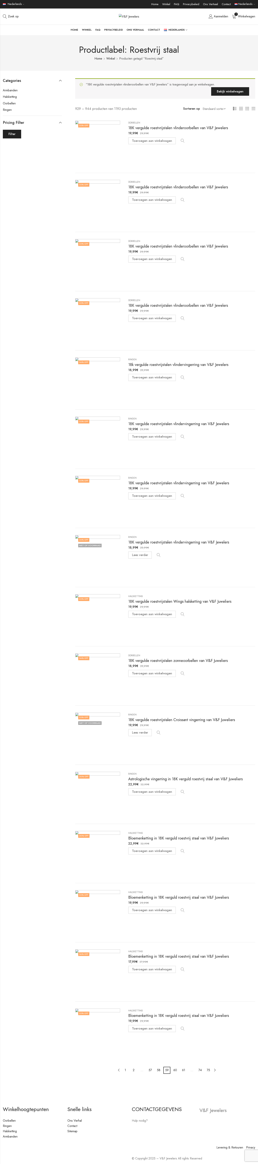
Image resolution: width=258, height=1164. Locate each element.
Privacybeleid (191, 4)
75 (208, 1070)
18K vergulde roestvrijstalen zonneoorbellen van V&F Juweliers (178, 660)
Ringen (132, 359)
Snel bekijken (182, 140)
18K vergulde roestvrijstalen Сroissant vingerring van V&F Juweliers (181, 720)
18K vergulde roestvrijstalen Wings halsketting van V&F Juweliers (179, 601)
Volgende (215, 1070)
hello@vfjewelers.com (155, 1131)
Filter (11, 134)
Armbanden (10, 90)
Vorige (119, 1070)
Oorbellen (134, 122)
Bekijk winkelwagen (230, 91)
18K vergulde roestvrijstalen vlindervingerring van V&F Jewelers (178, 424)
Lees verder (140, 555)
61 (183, 1070)
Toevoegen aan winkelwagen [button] (152, 141)
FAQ (176, 4)
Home (154, 4)
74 (200, 1070)
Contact (226, 4)
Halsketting (135, 596)
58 (158, 1070)
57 (150, 1070)
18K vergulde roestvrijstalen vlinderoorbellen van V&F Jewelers (178, 128)
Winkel (166, 4)
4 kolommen (253, 109)
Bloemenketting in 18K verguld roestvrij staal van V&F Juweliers (178, 838)
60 (175, 1070)
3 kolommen (247, 109)
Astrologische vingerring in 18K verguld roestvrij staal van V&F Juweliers (185, 779)
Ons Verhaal (210, 4)
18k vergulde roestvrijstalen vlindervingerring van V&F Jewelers (178, 364)
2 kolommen (241, 109)
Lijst (234, 109)
